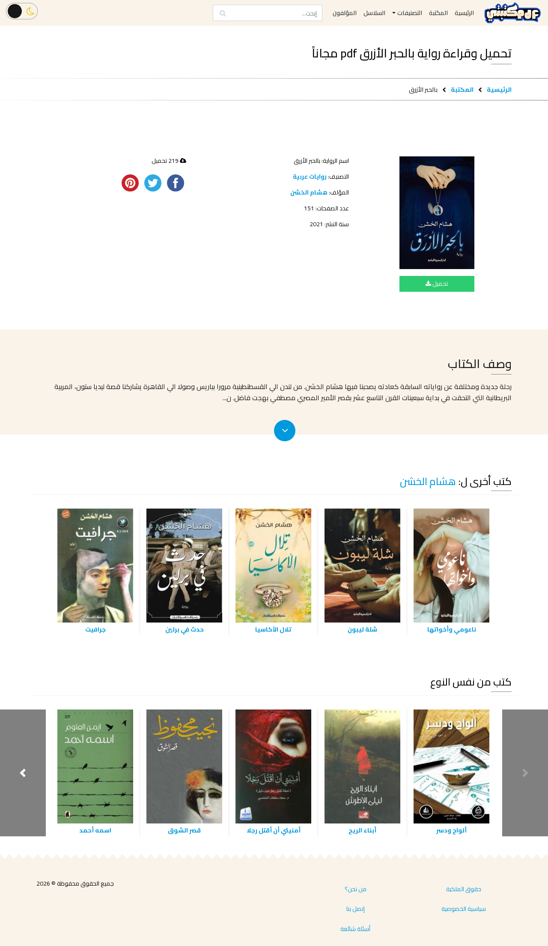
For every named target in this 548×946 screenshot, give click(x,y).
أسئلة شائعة (355, 928)
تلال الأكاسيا (273, 629)
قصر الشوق (184, 830)
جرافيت (95, 629)
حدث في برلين (184, 629)
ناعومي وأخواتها (451, 629)
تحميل (439, 283)
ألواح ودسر (451, 830)
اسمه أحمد (95, 830)
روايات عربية (310, 176)
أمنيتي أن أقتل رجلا (274, 830)
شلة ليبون (362, 629)
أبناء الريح (362, 830)
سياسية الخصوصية (463, 908)
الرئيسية (499, 89)
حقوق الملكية (463, 889)
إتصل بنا (355, 908)
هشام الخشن (309, 192)
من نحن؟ (355, 889)
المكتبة (462, 89)
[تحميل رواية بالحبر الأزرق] (436, 212)
